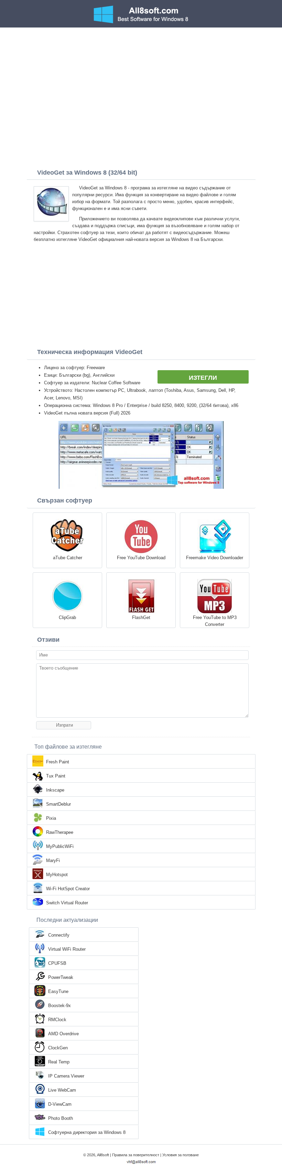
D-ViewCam (60, 1104)
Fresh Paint (57, 761)
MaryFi (53, 860)
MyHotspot (57, 874)
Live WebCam (62, 1090)
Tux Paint (55, 776)
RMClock (57, 1019)
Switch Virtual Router (67, 902)
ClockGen (58, 1047)
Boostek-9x (59, 1005)
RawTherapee (59, 832)
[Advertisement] (141, 79)
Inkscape (55, 790)
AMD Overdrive (63, 1033)
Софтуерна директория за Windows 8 (87, 1132)
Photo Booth (60, 1118)
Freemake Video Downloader (214, 557)
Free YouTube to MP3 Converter (215, 621)
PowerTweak (60, 977)
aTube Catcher (67, 557)
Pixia (51, 818)
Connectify (58, 935)
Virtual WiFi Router (67, 949)
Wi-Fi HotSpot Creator (68, 888)
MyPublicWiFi (60, 846)
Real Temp (58, 1061)
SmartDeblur (58, 804)
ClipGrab (67, 617)
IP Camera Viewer (66, 1076)
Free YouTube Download (141, 557)
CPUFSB (57, 963)
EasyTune (58, 991)
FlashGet (141, 617)
